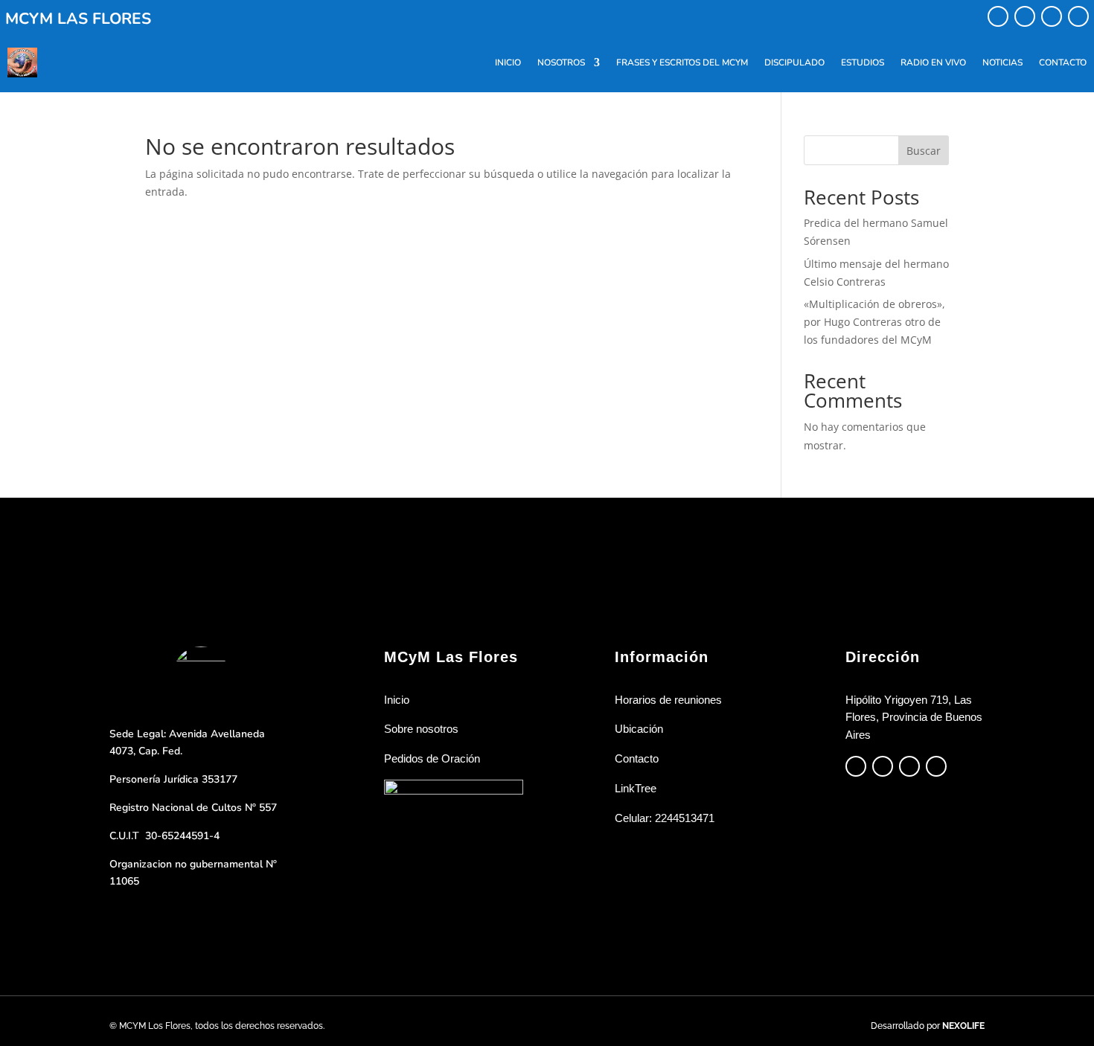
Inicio (508, 62)
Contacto (1063, 62)
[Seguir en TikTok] (1051, 16)
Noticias (1002, 62)
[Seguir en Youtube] (1078, 16)
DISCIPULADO (794, 62)
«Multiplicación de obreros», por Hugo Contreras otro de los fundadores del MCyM (874, 322)
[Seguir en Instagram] (1024, 16)
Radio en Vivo (933, 62)
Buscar (923, 151)
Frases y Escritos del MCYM (682, 62)
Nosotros (561, 62)
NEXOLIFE (963, 1026)
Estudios (862, 62)
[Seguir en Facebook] (998, 16)
